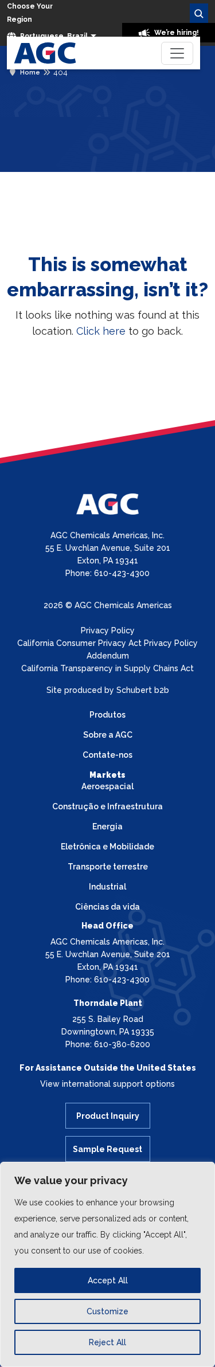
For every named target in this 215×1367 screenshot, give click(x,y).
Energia (107, 826)
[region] (107, 1264)
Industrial (107, 886)
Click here (101, 331)
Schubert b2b (142, 690)
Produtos (107, 714)
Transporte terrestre (108, 866)
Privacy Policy (108, 630)
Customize (107, 1311)
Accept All (108, 1280)
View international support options (107, 1083)
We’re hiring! (176, 33)
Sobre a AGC (107, 734)
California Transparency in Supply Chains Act (107, 668)
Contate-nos (107, 754)
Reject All (107, 1342)
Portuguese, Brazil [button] (53, 36)
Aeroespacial (107, 786)
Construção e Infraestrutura (107, 806)
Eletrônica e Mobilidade (107, 846)
